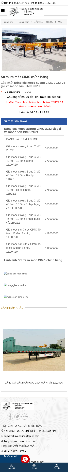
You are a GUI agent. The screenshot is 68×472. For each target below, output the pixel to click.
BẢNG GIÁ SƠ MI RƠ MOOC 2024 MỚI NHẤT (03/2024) (34, 382)
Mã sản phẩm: (12, 91)
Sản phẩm (24, 22)
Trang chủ (8, 22)
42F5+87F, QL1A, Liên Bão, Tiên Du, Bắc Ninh (30, 430)
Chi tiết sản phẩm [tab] (15, 121)
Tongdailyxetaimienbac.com (19, 441)
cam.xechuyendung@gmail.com (21, 436)
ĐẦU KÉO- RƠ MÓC (43, 22)
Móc (60, 22)
